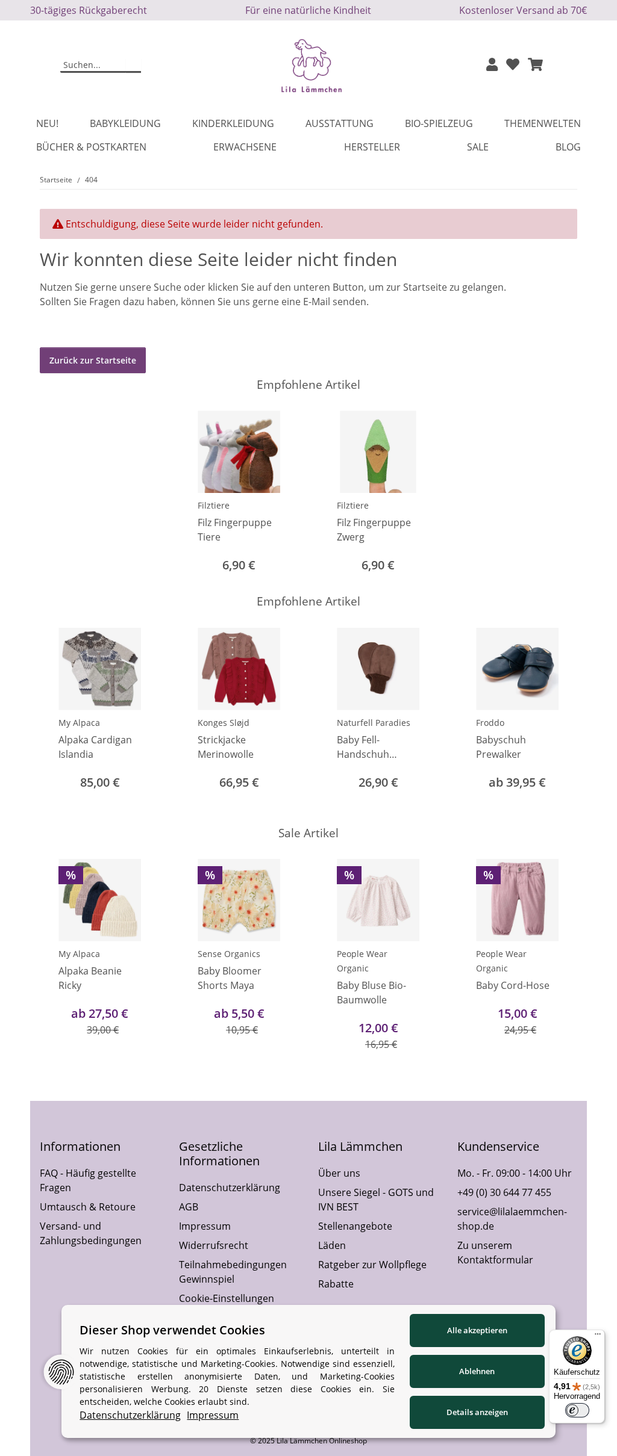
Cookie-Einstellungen (226, 1298)
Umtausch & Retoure (88, 1206)
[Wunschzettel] (513, 65)
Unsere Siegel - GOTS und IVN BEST (376, 1199)
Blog (568, 146)
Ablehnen (477, 1371)
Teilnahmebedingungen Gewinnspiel (233, 1272)
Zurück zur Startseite (92, 360)
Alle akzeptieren (477, 1330)
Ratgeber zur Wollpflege (372, 1264)
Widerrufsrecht (213, 1245)
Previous (60, 717)
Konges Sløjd (223, 722)
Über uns (339, 1173)
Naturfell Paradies (373, 722)
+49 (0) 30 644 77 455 (504, 1192)
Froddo (490, 722)
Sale (478, 146)
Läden (332, 1245)
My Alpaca (79, 722)
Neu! (47, 123)
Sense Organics (229, 953)
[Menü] (597, 1337)
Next (558, 717)
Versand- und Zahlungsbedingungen (91, 1233)
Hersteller (372, 146)
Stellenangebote (355, 1226)
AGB (188, 1206)
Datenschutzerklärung (229, 1187)
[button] (492, 65)
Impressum (205, 1226)
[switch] (577, 1410)
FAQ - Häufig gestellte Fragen (88, 1180)
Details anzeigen (477, 1412)
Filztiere (214, 505)
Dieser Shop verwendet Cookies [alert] (172, 1330)
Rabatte (336, 1283)
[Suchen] (133, 65)
